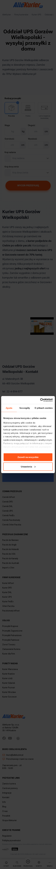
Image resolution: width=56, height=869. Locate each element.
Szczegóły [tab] (24, 408)
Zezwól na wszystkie (28, 457)
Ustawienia (26, 466)
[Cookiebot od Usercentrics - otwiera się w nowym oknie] (40, 400)
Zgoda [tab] (9, 408)
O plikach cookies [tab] (44, 408)
